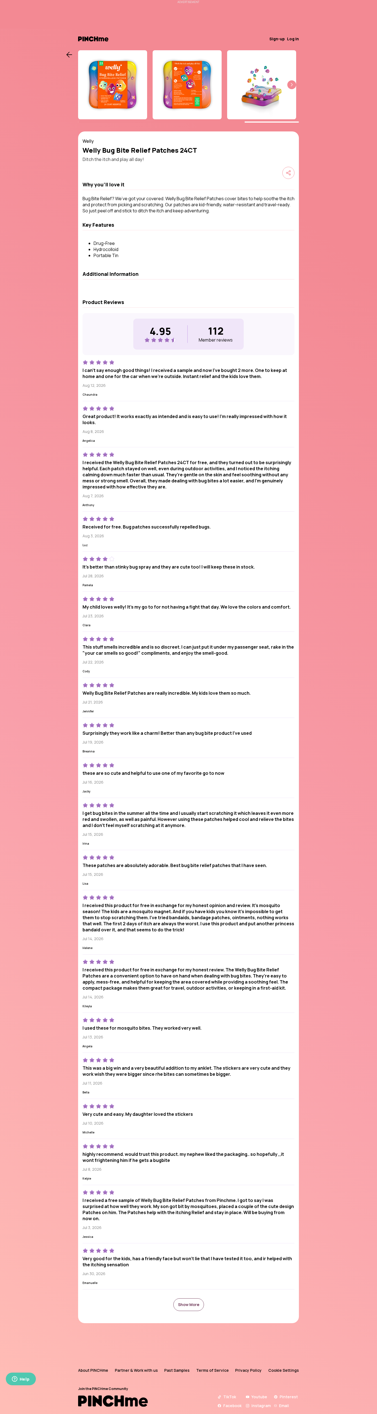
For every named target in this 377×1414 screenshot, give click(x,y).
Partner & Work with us (136, 1370)
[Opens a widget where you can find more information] (21, 1379)
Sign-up (277, 38)
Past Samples (177, 1370)
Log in (293, 38)
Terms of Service (212, 1370)
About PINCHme (93, 1370)
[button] (291, 84)
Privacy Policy (248, 1370)
